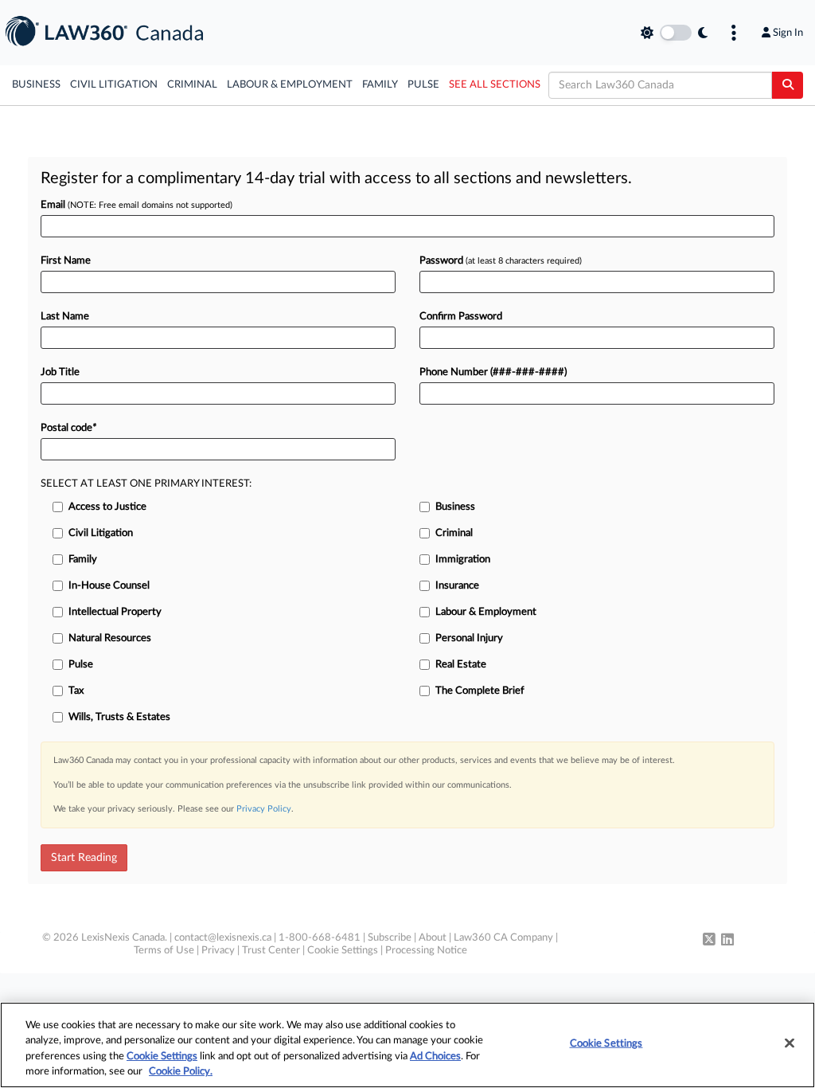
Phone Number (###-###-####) (493, 372)
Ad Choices (435, 1056)
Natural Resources (109, 638)
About (432, 938)
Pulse (423, 85)
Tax (76, 691)
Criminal (192, 85)
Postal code (68, 428)
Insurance (457, 586)
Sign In (788, 32)
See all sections (494, 85)
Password (500, 261)
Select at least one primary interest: (146, 484)
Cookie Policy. (181, 1071)
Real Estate (460, 664)
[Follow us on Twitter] (709, 940)
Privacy (218, 950)
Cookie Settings (342, 950)
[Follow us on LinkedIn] (727, 940)
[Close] (789, 1042)
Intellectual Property (115, 612)
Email (136, 205)
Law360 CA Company (503, 938)
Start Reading (84, 857)
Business (36, 85)
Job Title (60, 372)
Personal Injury (469, 638)
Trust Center (271, 950)
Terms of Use (164, 950)
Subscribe (389, 938)
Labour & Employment (290, 85)
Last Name (65, 316)
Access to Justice (107, 507)
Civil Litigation (114, 85)
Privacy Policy (263, 808)
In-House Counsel (109, 586)
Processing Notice (426, 950)
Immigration (462, 559)
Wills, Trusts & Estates (119, 717)
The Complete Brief (479, 691)
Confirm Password (460, 316)
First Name (66, 261)
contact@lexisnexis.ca (222, 938)
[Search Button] (787, 85)
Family (380, 85)
